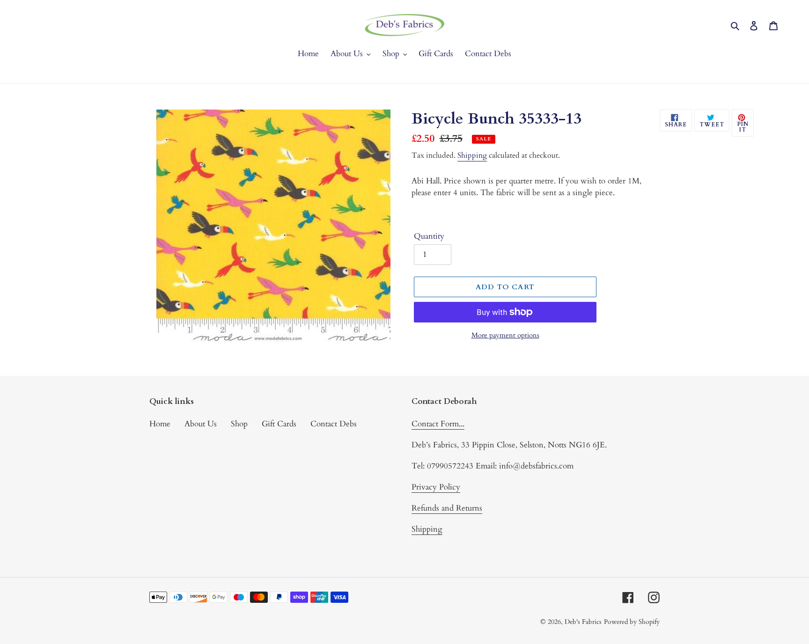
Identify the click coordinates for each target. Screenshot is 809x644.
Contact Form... (438, 423)
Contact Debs (333, 423)
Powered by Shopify (632, 621)
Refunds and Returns (447, 508)
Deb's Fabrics (583, 621)
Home (159, 423)
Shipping (472, 155)
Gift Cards (279, 423)
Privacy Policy (436, 487)
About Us (200, 423)
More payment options (505, 335)
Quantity (429, 236)
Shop (239, 423)
